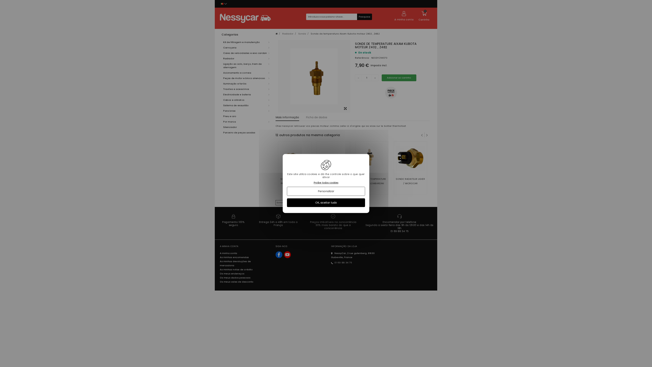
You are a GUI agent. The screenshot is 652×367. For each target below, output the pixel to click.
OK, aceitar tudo (326, 203)
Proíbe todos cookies (326, 182)
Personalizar (326, 191)
